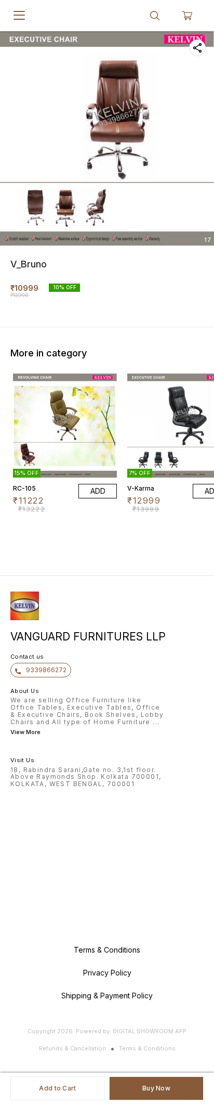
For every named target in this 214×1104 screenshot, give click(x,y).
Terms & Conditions (147, 1048)
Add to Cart (57, 1088)
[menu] (19, 15)
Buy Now (156, 1088)
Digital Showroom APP (149, 1031)
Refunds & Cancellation (72, 1048)
